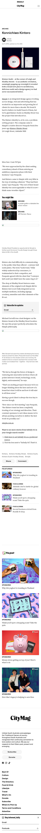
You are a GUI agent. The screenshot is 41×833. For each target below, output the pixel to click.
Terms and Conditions (11, 808)
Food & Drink (7, 785)
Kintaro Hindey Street (18, 128)
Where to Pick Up (9, 805)
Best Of (5, 772)
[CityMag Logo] (20, 6)
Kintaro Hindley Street (17, 454)
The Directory (8, 782)
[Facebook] (3, 763)
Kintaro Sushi (32, 454)
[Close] (38, 818)
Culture (5, 775)
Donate (12, 757)
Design (5, 778)
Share (8, 461)
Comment (22, 461)
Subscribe (12, 752)
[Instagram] (6, 763)
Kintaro (5, 454)
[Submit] (32, 310)
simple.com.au (8, 423)
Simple (4, 99)
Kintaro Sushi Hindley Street (12, 457)
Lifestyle (5, 788)
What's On (6, 795)
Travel (4, 792)
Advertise (6, 811)
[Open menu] (38, 6)
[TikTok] (9, 763)
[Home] (20, 2)
